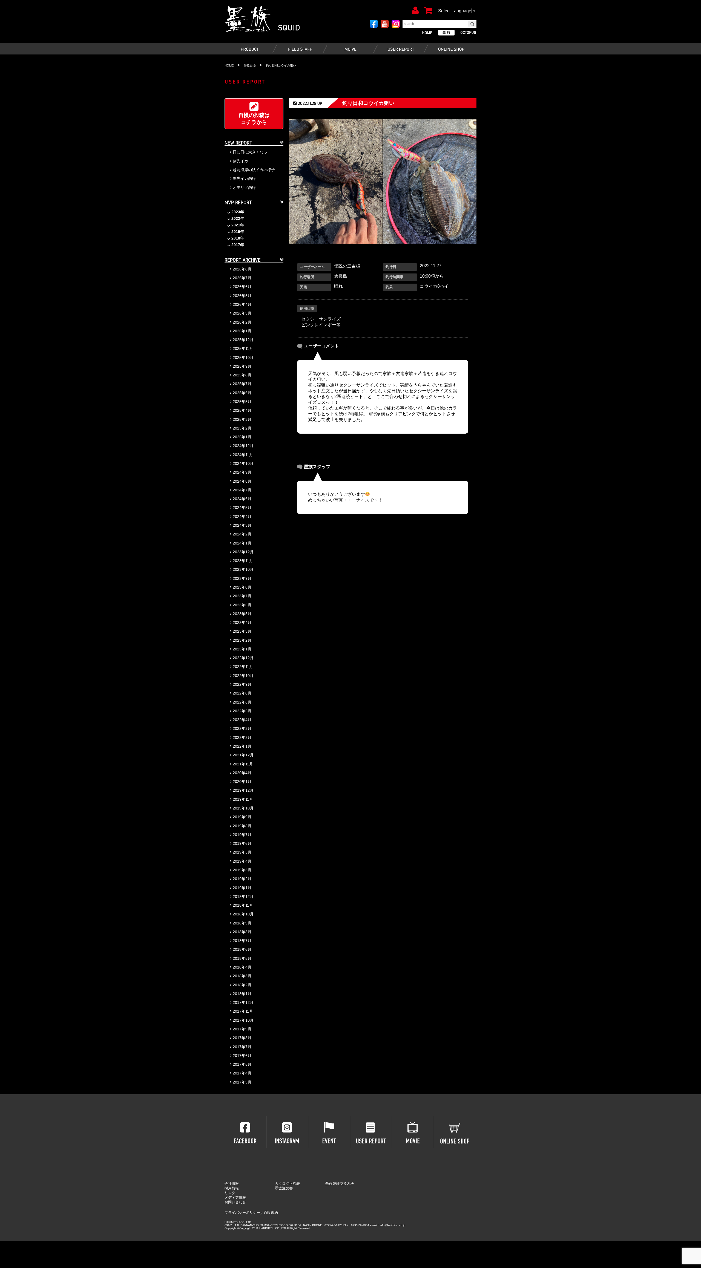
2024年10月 (243, 463)
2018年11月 (243, 905)
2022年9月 (242, 684)
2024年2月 (242, 534)
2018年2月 (242, 985)
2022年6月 (242, 702)
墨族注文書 (284, 1188)
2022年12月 (243, 658)
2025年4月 (242, 410)
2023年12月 (243, 552)
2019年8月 (242, 826)
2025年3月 (242, 419)
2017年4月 (242, 1073)
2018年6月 (242, 949)
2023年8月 (242, 587)
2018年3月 (242, 976)
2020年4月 (242, 773)
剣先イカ (240, 161)
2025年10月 (243, 357)
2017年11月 (243, 1011)
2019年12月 (243, 790)
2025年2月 (242, 428)
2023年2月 (242, 640)
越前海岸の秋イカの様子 (254, 170)
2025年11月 (243, 348)
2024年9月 (242, 472)
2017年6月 (242, 1055)
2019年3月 (242, 870)
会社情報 (232, 1183)
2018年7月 (242, 940)
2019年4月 (242, 861)
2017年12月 (243, 1002)
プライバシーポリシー (242, 1213)
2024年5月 (242, 507)
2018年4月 (242, 967)
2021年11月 (243, 764)
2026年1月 (242, 331)
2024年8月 (242, 481)
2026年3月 (242, 313)
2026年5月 (242, 295)
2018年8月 (242, 932)
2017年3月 (242, 1082)
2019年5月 (242, 852)
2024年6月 (242, 499)
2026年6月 (242, 286)
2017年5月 (242, 1064)
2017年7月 (242, 1047)
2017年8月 (242, 1038)
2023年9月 (242, 578)
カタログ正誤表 (287, 1183)
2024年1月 (242, 543)
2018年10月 (243, 914)
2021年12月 (243, 755)
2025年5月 (242, 401)
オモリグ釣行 (244, 187)
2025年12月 (243, 340)
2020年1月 (242, 781)
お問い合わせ (235, 1202)
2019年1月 (242, 888)
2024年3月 (242, 525)
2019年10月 (243, 808)
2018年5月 (242, 958)
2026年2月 (242, 322)
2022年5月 (242, 711)
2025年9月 (242, 366)
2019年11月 (243, 799)
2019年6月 (242, 843)
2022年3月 (242, 728)
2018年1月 (242, 994)
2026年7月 (242, 278)
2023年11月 (243, 560)
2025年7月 (242, 384)
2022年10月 (243, 675)
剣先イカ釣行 (244, 178)
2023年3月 (242, 631)
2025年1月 (242, 437)
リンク (230, 1193)
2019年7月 (242, 834)
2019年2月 (242, 879)
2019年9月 (242, 817)
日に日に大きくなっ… (252, 152)
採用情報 (232, 1188)
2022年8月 (242, 693)
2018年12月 (243, 896)
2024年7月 (242, 490)
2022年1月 (242, 746)
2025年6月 (242, 393)
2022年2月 (242, 737)
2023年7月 (242, 596)
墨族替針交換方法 (339, 1183)
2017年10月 (243, 1020)
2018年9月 (242, 923)
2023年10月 (243, 569)
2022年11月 (243, 666)
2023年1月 (242, 649)
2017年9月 (242, 1029)
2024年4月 (242, 516)
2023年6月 (242, 605)
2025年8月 (242, 375)
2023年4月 (242, 622)
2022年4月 (242, 719)
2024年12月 (243, 445)
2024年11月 (243, 455)
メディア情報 (235, 1197)
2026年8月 (242, 269)
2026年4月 (242, 304)
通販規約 (271, 1213)
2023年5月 (242, 614)
